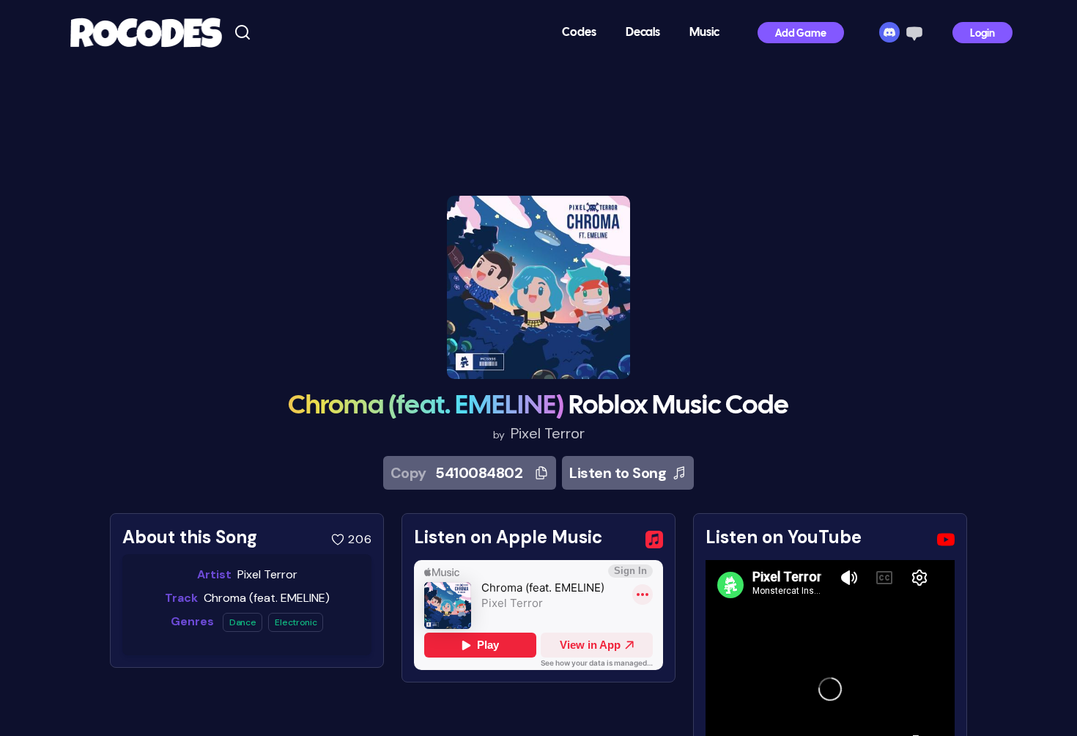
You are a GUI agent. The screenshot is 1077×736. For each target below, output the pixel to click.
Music (704, 32)
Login (982, 34)
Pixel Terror (548, 433)
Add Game (800, 34)
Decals (643, 32)
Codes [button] (579, 32)
